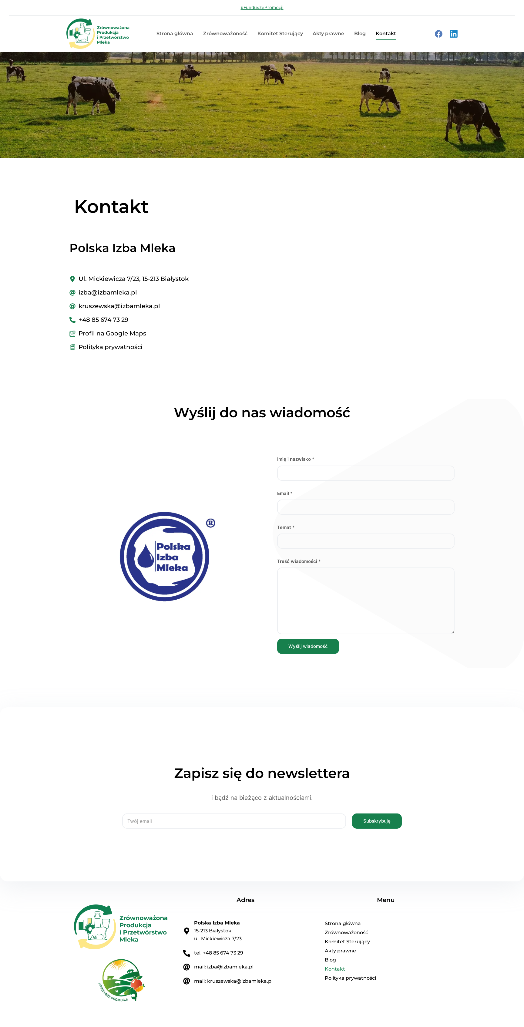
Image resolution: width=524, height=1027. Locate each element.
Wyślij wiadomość (308, 646)
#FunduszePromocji (262, 7)
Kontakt (386, 33)
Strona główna (174, 33)
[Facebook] (438, 34)
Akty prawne (328, 33)
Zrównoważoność (225, 33)
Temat (286, 527)
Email (285, 493)
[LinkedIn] (454, 34)
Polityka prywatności (350, 978)
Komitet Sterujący (280, 33)
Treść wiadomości (299, 561)
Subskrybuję (377, 821)
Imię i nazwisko (295, 459)
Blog (360, 33)
